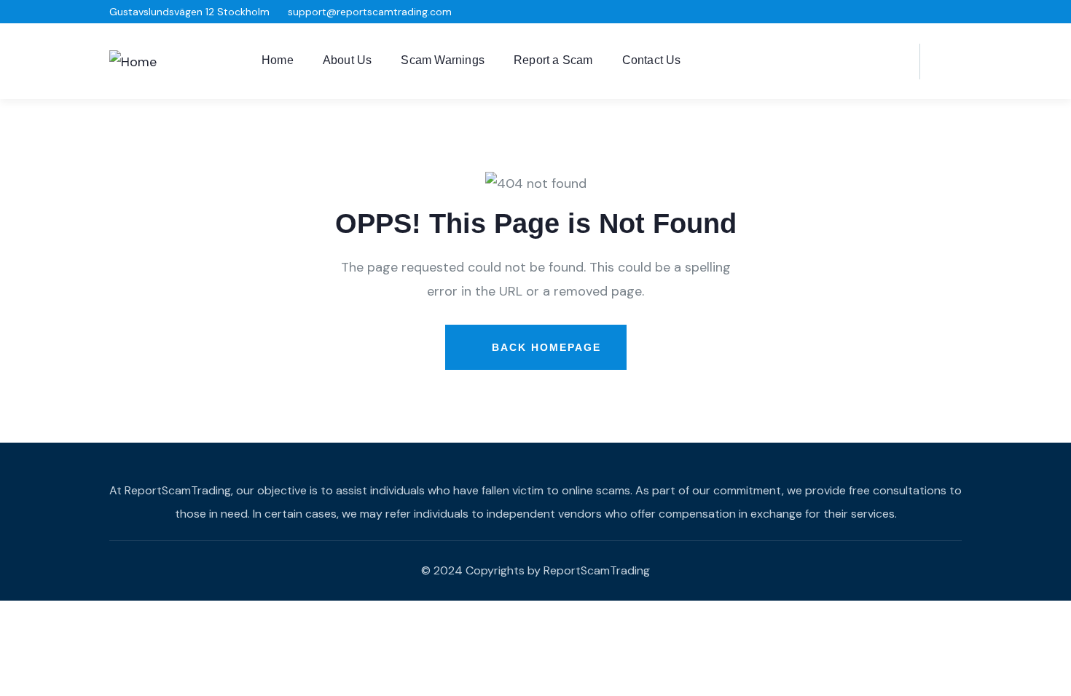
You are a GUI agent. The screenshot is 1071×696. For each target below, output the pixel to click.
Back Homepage (544, 347)
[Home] (133, 62)
